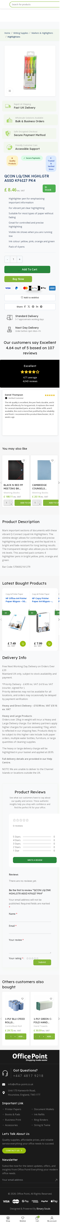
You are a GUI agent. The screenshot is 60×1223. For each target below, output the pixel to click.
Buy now (18, 279)
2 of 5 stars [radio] (30, 958)
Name (13, 913)
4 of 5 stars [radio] (35, 958)
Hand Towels (40, 1026)
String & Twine (42, 1125)
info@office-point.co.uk (20, 1084)
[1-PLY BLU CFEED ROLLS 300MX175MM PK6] (15, 1005)
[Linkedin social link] (37, 306)
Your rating (16, 958)
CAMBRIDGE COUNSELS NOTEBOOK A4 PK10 (41, 487)
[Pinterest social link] (33, 306)
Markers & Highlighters (42, 33)
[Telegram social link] (41, 306)
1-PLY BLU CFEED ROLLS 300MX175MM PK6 (15, 1020)
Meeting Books (12, 492)
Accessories (11, 1125)
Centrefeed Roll (13, 1026)
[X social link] (29, 306)
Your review (16, 939)
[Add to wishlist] (23, 460)
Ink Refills (39, 1114)
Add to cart (29, 269)
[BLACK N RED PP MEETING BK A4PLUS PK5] (16, 469)
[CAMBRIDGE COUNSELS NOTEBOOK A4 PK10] (44, 469)
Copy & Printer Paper (14, 594)
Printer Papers (13, 1109)
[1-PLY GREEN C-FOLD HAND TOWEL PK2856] (44, 1005)
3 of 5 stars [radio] (32, 958)
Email (13, 925)
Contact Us (13, 1150)
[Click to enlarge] (10, 91)
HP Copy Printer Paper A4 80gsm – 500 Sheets (42, 600)
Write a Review (35, 860)
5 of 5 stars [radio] (37, 958)
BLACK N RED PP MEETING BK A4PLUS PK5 (13, 487)
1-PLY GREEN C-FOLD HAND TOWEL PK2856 (43, 1020)
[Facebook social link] (25, 306)
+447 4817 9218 (28, 1075)
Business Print (13, 1119)
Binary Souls (43, 1208)
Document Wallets (44, 1109)
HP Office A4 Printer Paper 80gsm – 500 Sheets (16, 600)
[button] (27, 503)
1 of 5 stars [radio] (27, 958)
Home (7, 33)
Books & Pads (12, 1114)
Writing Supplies (20, 33)
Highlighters (14, 36)
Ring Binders (41, 1119)
